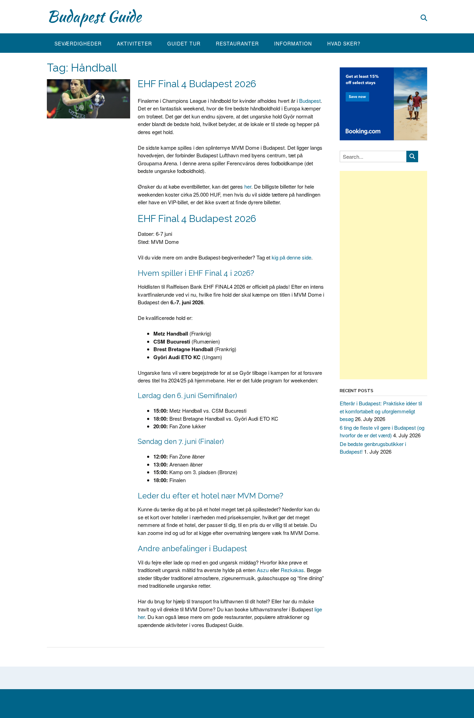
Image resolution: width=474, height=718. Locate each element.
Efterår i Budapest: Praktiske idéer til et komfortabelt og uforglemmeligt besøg (381, 410)
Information (293, 43)
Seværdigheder (78, 43)
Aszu (263, 569)
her (247, 186)
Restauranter (237, 43)
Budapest (310, 100)
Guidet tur (184, 43)
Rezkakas (292, 569)
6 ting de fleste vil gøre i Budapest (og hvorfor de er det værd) (382, 431)
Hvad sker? (344, 43)
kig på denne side (291, 257)
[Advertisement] (383, 275)
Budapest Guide (94, 16)
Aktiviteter (134, 43)
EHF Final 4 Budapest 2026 (197, 84)
